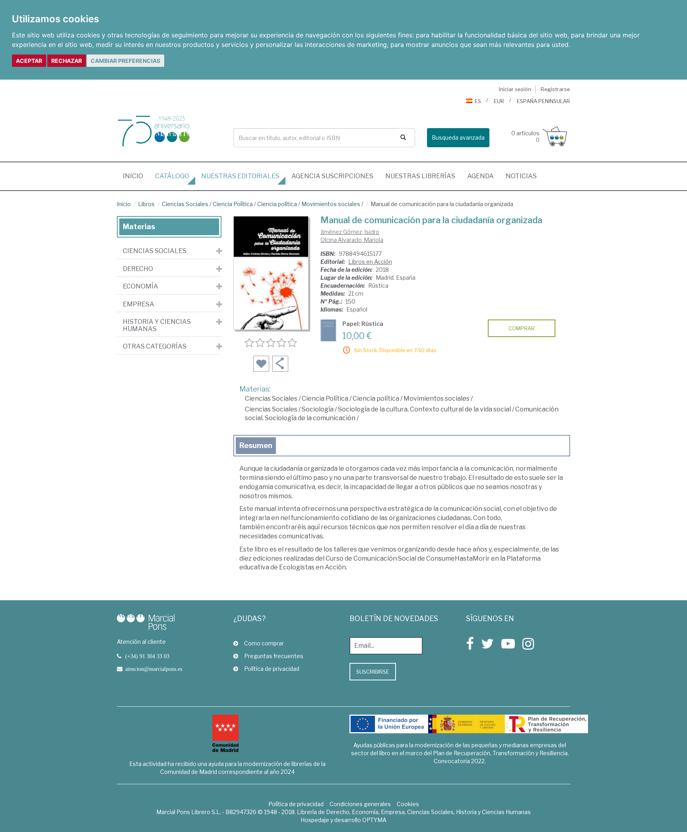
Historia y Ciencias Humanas (157, 325)
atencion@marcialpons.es (153, 669)
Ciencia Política (233, 204)
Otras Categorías (154, 346)
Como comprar (264, 643)
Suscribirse (372, 671)
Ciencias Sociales (185, 204)
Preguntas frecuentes (273, 656)
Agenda (480, 176)
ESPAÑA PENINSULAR (543, 101)
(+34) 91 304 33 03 (147, 656)
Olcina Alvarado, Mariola (351, 239)
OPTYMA (374, 819)
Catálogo (172, 176)
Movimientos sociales (330, 204)
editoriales (240, 176)
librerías (420, 176)
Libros (146, 204)
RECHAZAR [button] (66, 60)
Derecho (138, 269)
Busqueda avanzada (458, 137)
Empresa (138, 304)
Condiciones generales (360, 804)
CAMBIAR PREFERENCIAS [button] (125, 60)
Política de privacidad (271, 668)
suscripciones (332, 176)
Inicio (136, 176)
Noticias (521, 176)
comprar (521, 328)
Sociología (318, 409)
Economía (140, 286)
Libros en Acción (370, 261)
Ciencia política (277, 204)
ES (478, 101)
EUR (499, 101)
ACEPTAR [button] (29, 60)
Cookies (408, 804)
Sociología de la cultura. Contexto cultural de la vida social (424, 409)
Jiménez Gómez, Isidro (349, 231)
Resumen (255, 445)
